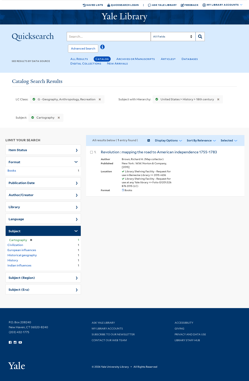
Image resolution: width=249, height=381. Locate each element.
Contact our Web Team (109, 340)
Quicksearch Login (124, 5)
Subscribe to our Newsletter (113, 334)
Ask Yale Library (164, 5)
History (12, 260)
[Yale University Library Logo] (124, 17)
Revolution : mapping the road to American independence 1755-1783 (159, 152)
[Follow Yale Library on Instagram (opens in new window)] (15, 342)
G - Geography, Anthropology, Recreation (66, 99)
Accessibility (184, 322)
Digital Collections (85, 63)
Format (14, 162)
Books (11, 170)
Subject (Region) (22, 277)
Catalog (102, 59)
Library (14, 206)
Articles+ (168, 59)
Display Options (166, 140)
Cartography (45, 117)
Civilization (15, 245)
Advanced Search (83, 48)
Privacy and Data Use (190, 334)
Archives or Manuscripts (135, 59)
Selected (227, 140)
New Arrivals (117, 63)
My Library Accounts (107, 328)
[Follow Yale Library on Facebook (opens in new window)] (10, 342)
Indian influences (19, 265)
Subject (14, 231)
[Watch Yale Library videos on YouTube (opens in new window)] (20, 342)
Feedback (191, 5)
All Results (79, 59)
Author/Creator (21, 194)
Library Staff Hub (187, 340)
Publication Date (22, 182)
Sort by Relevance (199, 140)
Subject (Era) (19, 289)
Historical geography (22, 255)
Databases (190, 59)
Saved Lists (94, 5)
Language (16, 219)
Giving (179, 328)
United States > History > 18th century (187, 99)
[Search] (200, 36)
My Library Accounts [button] (222, 4)
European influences (21, 250)
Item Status (18, 149)
